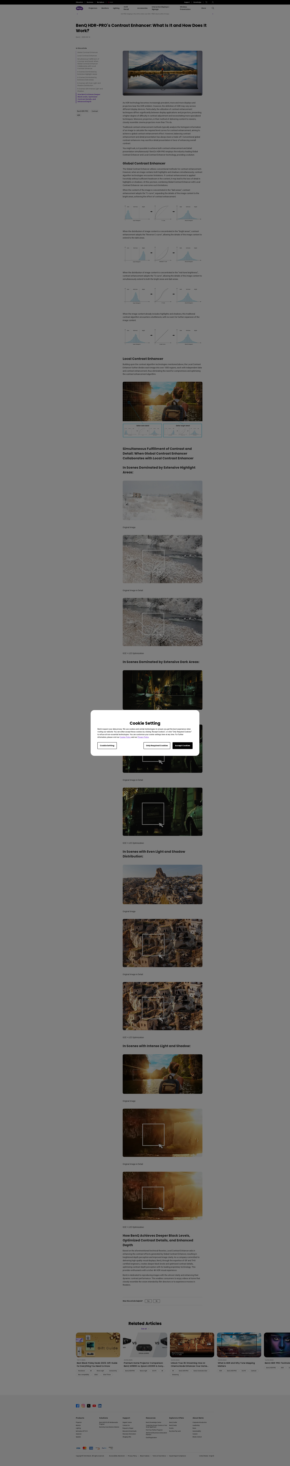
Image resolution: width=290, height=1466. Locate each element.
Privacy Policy (143, 737)
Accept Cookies (182, 745)
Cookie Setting (107, 745)
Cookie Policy (125, 737)
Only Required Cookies (157, 745)
